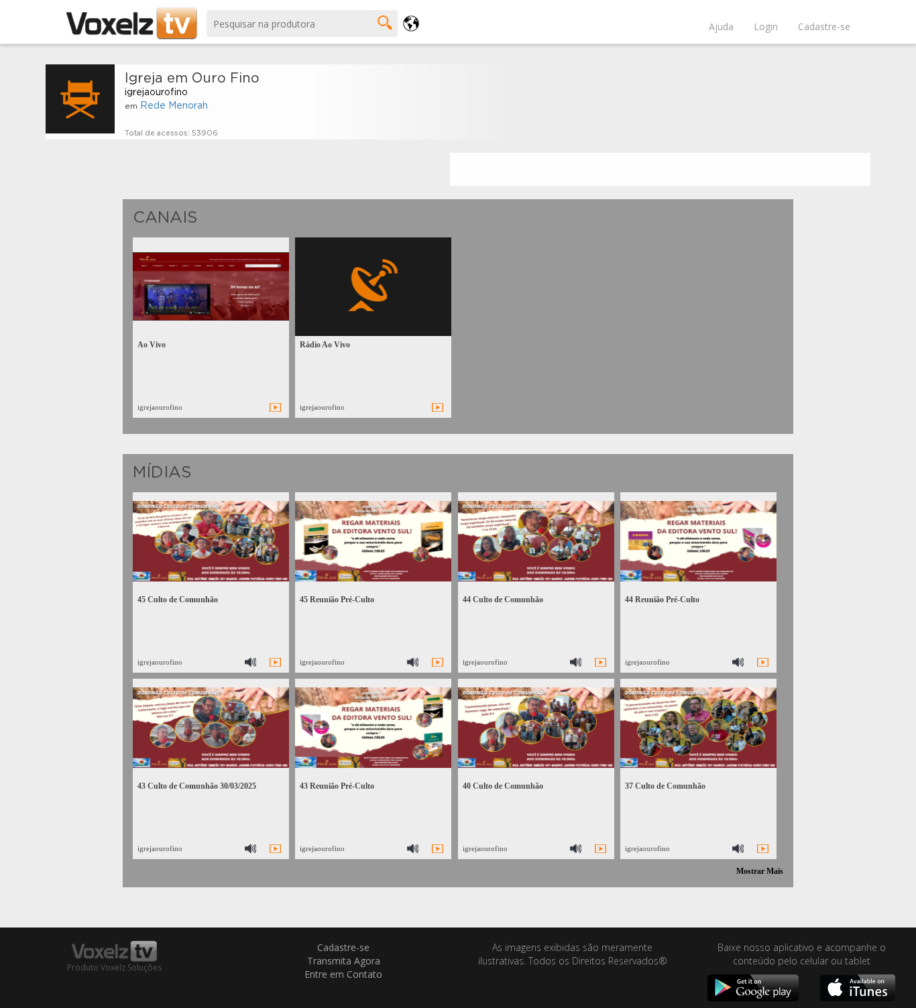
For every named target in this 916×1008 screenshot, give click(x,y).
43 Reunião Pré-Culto (337, 786)
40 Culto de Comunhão (503, 786)
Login (766, 26)
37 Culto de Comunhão (665, 786)
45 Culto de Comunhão (177, 599)
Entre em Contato (343, 974)
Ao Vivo (151, 344)
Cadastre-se (824, 26)
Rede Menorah (174, 106)
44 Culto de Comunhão (503, 599)
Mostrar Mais (759, 871)
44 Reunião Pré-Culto (662, 599)
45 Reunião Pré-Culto (337, 599)
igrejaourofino (156, 92)
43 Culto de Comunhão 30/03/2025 (196, 786)
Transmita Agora (343, 960)
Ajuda (721, 26)
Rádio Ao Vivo (325, 344)
